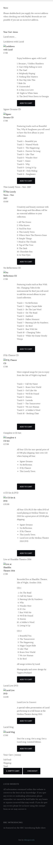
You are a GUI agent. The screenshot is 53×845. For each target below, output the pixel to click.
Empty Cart (13, 771)
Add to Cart (26, 103)
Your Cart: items (10, 32)
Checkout (32, 771)
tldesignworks (29, 840)
